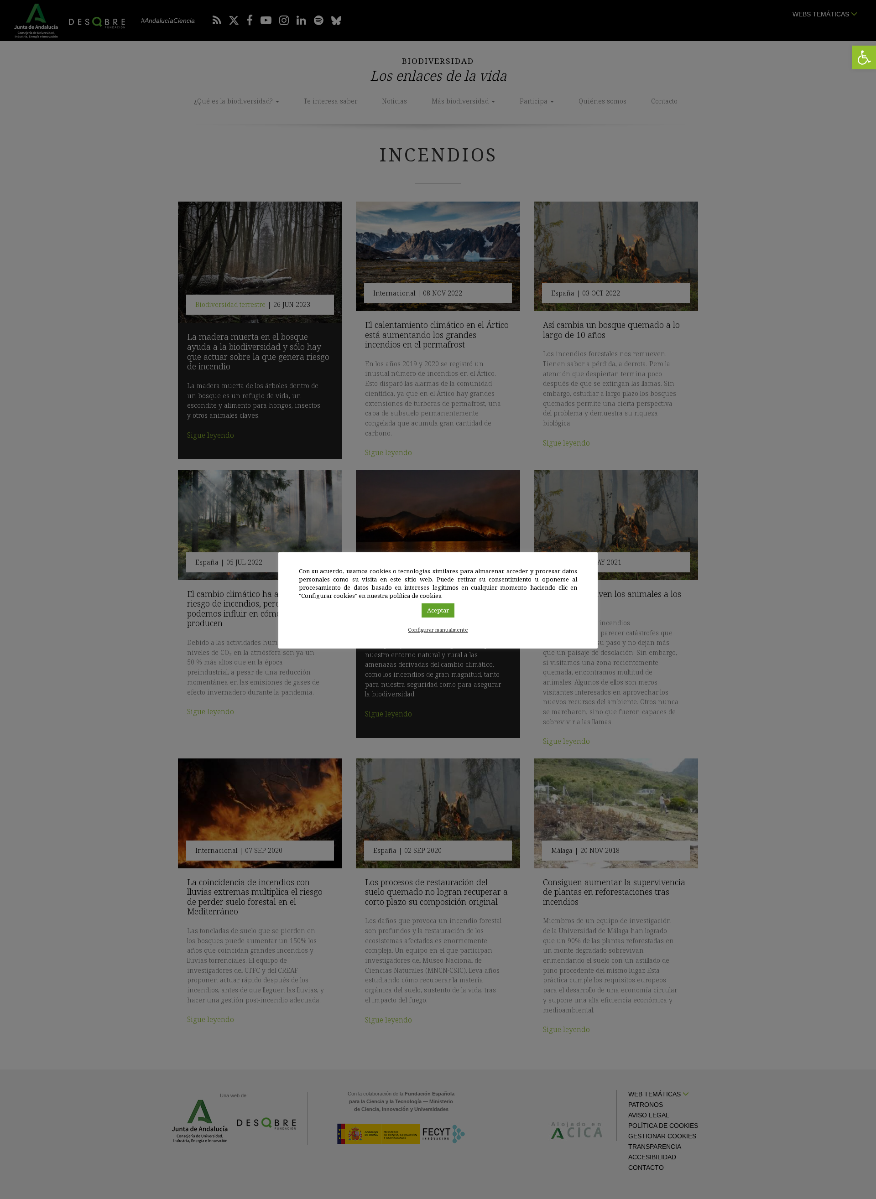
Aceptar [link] (438, 610)
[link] (864, 57)
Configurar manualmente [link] (438, 629)
